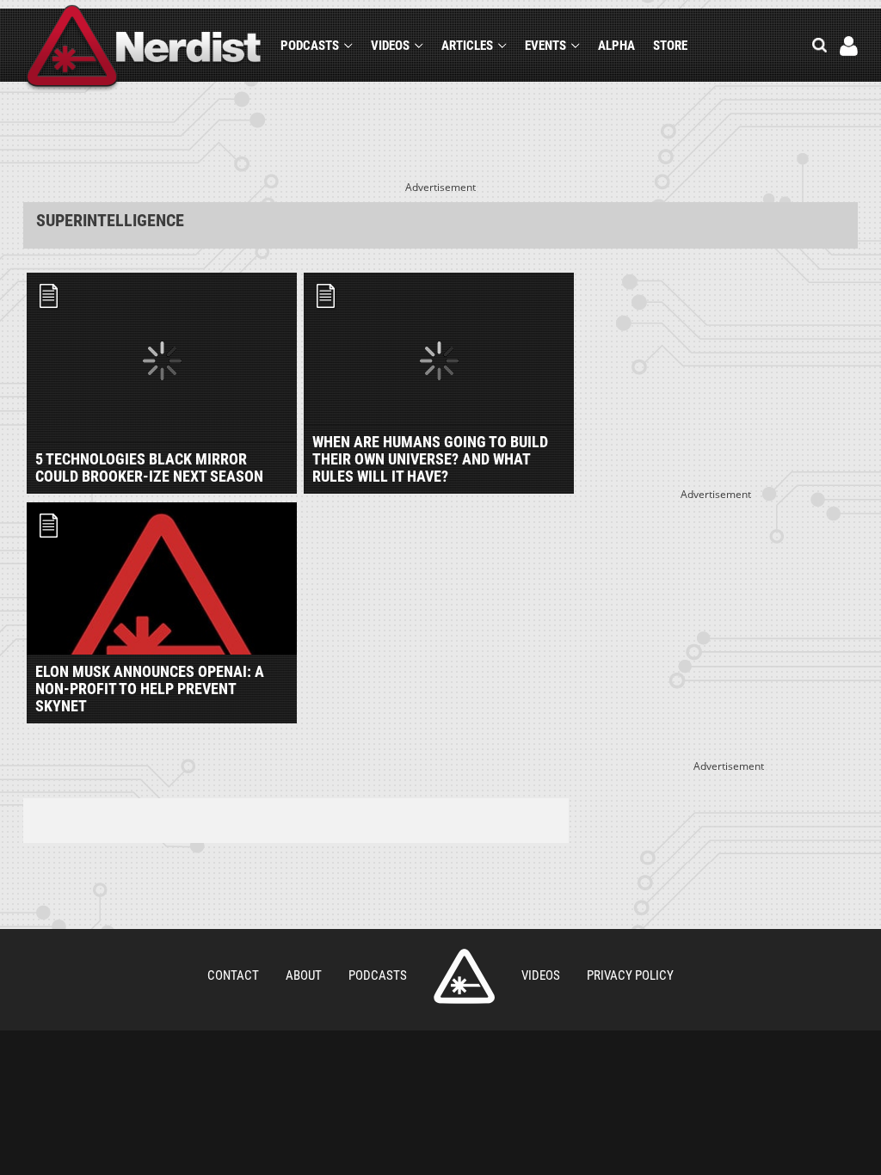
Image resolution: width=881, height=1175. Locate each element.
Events (545, 45)
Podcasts (309, 45)
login (849, 46)
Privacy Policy (630, 975)
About (304, 975)
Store (670, 45)
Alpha (616, 45)
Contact (233, 975)
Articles (467, 45)
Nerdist (144, 48)
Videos (390, 45)
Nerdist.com (464, 976)
